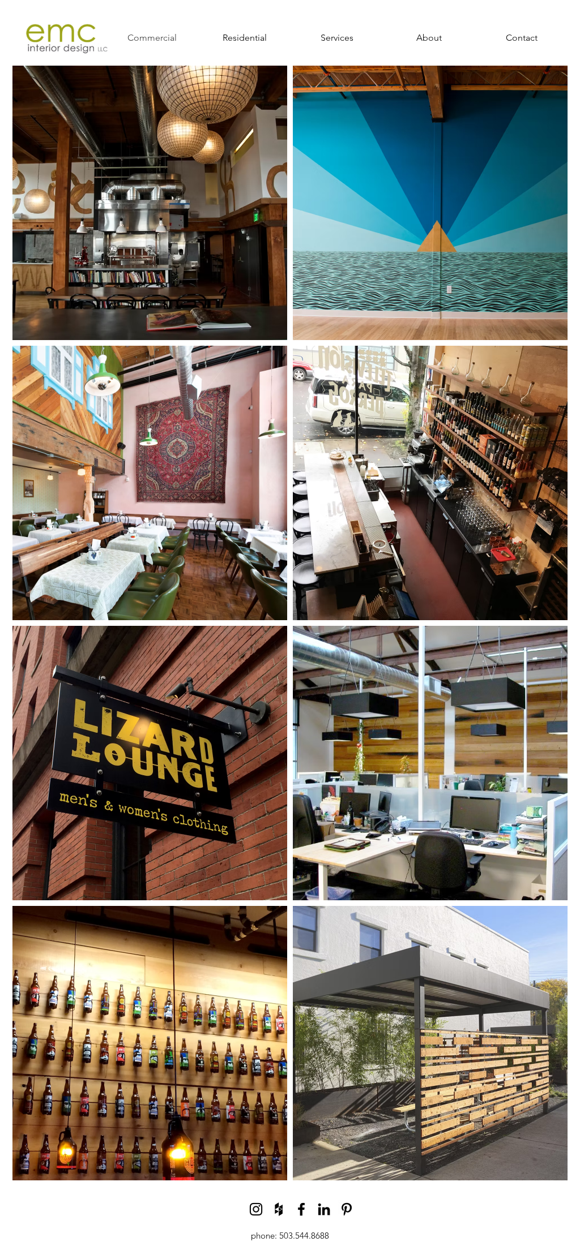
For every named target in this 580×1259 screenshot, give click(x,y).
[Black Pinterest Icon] (346, 1209)
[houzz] (278, 1209)
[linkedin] (323, 1209)
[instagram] (256, 1209)
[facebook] (301, 1209)
